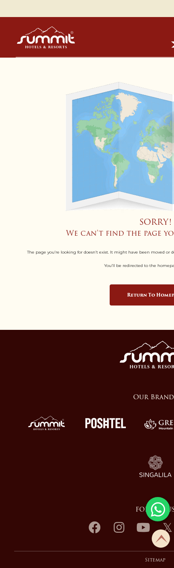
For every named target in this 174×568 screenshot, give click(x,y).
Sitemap (155, 559)
